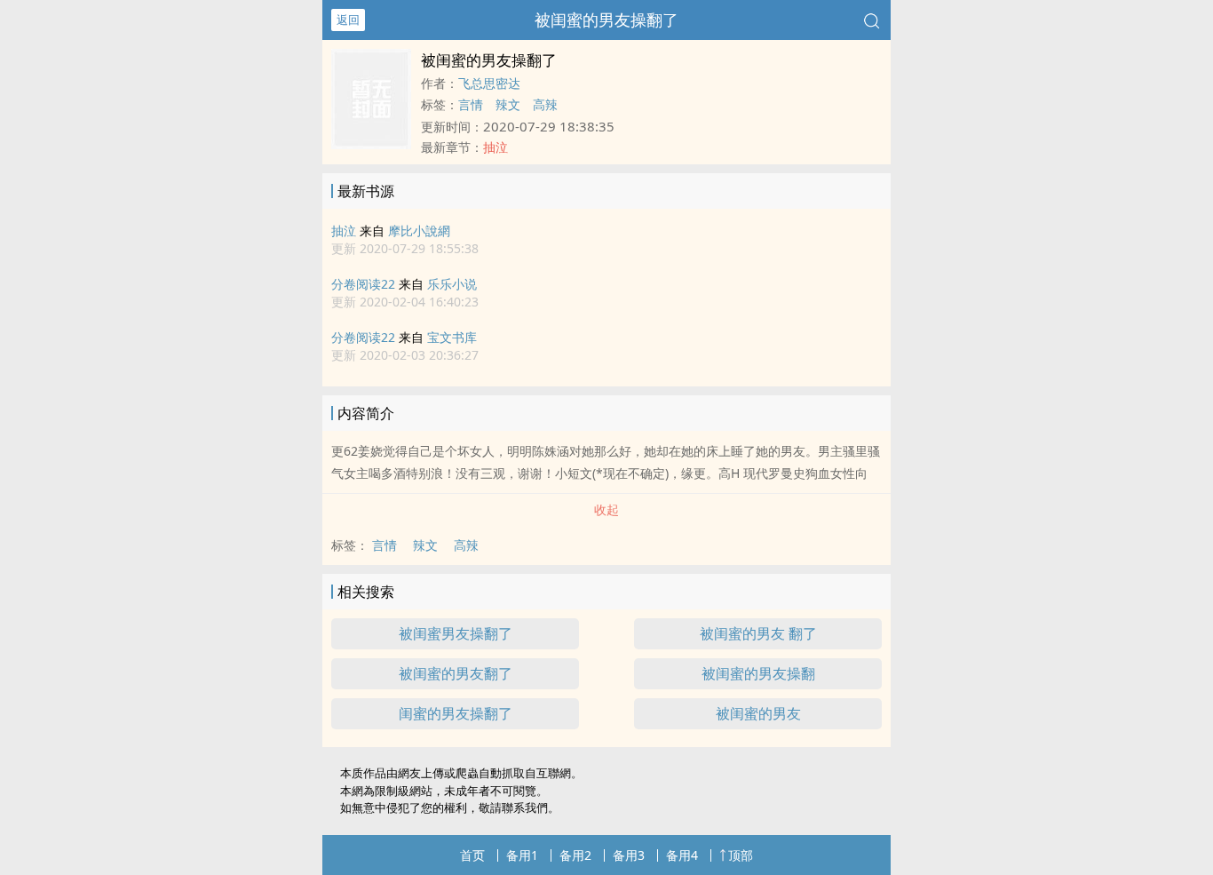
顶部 (740, 855)
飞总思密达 (489, 83)
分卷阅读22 (363, 283)
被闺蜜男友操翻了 (455, 633)
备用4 (682, 855)
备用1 (522, 855)
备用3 (629, 855)
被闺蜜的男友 (758, 713)
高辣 (545, 104)
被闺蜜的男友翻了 (455, 673)
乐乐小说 (452, 283)
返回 (348, 20)
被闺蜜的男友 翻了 (758, 633)
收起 (606, 509)
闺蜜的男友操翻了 (455, 713)
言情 (470, 104)
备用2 (575, 855)
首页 (472, 855)
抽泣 (343, 230)
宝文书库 (452, 337)
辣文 (508, 104)
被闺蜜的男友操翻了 (606, 19)
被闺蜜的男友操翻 (758, 673)
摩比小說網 (419, 230)
